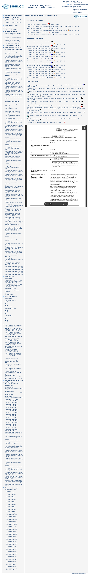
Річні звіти (8, 491)
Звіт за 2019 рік (11, 498)
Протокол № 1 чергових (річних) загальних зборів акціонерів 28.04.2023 (13, 35)
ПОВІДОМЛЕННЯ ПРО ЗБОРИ (13, 47)
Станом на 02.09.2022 (11, 528)
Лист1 (6, 318)
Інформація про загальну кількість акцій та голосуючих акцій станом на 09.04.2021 (14, 87)
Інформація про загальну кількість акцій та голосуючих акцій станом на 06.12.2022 (14, 70)
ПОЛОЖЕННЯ (8, 28)
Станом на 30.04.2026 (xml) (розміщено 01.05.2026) (40, 73)
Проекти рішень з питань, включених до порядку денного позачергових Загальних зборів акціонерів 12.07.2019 (14, 209)
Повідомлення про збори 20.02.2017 (14, 268)
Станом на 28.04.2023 (11, 519)
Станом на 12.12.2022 (11, 526)
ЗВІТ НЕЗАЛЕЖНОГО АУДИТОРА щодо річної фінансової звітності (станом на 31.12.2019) (13, 343)
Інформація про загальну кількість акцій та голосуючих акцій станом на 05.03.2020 (14, 175)
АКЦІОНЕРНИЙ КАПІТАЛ (11, 26)
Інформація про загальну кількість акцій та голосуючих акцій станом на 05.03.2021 (14, 92)
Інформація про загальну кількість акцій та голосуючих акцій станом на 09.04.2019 (14, 239)
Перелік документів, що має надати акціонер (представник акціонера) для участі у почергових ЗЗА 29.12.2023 (13, 147)
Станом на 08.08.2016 (11, 558)
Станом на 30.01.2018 (11, 549)
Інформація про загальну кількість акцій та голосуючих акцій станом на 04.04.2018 (14, 243)
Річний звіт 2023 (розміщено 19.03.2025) (37, 24)
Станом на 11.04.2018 (11, 546)
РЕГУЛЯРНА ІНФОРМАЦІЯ (11, 383)
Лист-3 (6, 313)
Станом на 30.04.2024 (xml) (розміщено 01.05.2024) (40, 52)
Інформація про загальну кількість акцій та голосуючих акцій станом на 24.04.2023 (14, 52)
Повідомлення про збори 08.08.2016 (14, 269)
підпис (52, 24)
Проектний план (9, 293)
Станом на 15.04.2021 (11, 529)
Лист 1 (6, 301)
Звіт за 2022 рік (11, 493)
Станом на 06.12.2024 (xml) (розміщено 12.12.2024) (40, 61)
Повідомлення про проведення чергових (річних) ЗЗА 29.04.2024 (13, 139)
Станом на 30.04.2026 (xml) (11, 426)
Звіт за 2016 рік (11, 503)
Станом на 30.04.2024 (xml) (11, 409)
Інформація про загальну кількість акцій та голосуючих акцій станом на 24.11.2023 (14, 104)
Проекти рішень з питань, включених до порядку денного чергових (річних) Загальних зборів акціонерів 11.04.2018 (14, 247)
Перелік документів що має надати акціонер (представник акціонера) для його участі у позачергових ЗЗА (13, 482)
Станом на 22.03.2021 (11, 533)
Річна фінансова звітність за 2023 (13, 378)
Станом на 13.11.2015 (11, 559)
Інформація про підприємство (13, 15)
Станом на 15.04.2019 (11, 543)
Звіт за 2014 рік (11, 506)
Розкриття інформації (11, 488)
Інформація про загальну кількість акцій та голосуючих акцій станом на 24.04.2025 (14, 456)
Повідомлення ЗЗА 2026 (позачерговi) (11, 109)
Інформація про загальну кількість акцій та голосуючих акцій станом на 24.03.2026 (14, 460)
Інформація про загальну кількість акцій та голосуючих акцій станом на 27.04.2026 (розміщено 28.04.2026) (54, 107)
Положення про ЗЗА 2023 (11, 29)
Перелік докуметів (9, 107)
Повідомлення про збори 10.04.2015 (14, 273)
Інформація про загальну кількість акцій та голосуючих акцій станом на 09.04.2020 (14, 171)
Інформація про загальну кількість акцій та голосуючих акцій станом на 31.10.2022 (14, 74)
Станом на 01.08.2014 (11, 564)
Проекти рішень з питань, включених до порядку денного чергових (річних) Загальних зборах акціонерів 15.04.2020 (14, 186)
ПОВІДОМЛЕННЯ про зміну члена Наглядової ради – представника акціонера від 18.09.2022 (13, 285)
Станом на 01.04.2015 (11, 563)
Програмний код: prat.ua (76, 573)
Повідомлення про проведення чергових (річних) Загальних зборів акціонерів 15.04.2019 (13, 219)
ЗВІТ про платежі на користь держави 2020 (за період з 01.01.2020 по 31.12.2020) (12, 360)
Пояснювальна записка (10, 288)
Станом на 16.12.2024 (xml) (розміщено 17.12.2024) (40, 65)
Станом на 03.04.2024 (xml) (11, 402)
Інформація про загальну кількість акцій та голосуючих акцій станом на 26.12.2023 (14, 143)
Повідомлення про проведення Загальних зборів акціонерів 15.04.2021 (12, 158)
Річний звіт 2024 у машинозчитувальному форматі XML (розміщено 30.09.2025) (47, 30)
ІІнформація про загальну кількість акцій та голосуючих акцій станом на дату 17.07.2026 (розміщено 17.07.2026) (55, 115)
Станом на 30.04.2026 (10, 424)
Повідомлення (8, 278)
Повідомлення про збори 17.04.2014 (14, 274)
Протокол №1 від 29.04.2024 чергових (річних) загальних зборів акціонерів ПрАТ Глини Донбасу (13, 42)
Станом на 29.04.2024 (10, 404)
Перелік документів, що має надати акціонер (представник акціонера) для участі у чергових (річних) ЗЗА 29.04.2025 (13, 121)
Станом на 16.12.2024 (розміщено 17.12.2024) (39, 63)
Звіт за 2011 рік (11, 511)
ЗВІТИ (6, 324)
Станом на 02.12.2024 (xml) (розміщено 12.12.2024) (40, 56)
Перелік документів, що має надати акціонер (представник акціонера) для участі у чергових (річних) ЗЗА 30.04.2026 (13, 468)
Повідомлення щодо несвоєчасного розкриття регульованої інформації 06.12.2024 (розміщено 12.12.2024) (54, 88)
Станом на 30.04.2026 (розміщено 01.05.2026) (39, 71)
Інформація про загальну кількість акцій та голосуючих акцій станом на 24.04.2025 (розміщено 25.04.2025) (54, 101)
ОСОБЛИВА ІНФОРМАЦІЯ (11, 399)
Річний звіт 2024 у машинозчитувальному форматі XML (14, 392)
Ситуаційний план (9, 294)
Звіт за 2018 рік (11, 499)
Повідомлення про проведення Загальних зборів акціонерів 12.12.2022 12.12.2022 (12, 83)
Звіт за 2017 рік (11, 501)
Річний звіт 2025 (9, 394)
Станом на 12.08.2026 (10, 427)
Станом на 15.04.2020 (11, 536)
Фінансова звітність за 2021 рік (12, 367)
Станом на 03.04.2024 (10, 400)
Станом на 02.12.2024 (10, 410)
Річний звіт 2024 (9, 390)
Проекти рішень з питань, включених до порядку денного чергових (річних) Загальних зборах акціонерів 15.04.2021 (14, 153)
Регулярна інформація (10, 489)
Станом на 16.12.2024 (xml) (11, 419)
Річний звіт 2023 (9, 385)
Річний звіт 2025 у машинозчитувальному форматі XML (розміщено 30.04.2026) (47, 34)
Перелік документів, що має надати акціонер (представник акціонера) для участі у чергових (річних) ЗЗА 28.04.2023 (13, 56)
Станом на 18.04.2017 (11, 551)
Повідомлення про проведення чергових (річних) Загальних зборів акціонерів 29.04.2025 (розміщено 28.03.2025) (55, 91)
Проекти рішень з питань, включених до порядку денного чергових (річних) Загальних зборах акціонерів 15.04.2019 (14, 223)
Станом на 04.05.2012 (11, 569)
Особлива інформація (10, 513)
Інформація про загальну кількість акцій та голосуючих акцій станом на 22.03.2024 (14, 130)
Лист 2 (6, 303)
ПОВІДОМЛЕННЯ (9, 276)
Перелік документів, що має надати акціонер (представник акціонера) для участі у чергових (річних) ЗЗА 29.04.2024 (13, 135)
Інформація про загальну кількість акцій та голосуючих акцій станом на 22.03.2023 (14, 61)
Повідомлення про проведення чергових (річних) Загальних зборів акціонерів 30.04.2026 (13, 113)
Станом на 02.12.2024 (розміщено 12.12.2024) (39, 54)
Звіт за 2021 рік (11, 494)
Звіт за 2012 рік (11, 509)
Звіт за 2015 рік (11, 504)
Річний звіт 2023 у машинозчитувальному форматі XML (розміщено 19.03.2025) (47, 26)
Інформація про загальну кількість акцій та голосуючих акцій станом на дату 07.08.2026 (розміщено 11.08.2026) (55, 112)
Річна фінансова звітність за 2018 (13, 336)
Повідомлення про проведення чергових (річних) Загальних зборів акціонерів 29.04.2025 (13, 117)
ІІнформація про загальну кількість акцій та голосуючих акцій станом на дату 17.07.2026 (14, 477)
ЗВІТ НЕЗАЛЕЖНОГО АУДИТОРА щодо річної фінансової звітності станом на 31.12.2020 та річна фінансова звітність (13, 355)
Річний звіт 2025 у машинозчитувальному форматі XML (14, 397)
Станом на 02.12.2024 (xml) (11, 412)
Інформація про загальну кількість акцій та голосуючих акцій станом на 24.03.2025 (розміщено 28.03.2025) (54, 98)
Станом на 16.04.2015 (11, 561)
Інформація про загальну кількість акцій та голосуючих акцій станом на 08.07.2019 (14, 196)
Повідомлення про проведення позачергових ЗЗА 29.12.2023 (12, 100)
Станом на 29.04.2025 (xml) (11, 422)
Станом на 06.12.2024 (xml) (11, 415)
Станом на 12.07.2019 (11, 541)
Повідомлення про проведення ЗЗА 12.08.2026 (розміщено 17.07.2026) (45, 122)
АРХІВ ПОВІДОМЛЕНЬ (11, 296)
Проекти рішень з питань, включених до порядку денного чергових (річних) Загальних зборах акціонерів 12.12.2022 (14, 166)
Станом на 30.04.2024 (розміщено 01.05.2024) (39, 50)
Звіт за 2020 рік (11, 496)
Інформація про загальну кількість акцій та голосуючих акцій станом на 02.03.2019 (14, 235)
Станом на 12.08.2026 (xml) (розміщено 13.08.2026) (40, 77)
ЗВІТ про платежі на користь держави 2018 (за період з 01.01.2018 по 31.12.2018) (12, 339)
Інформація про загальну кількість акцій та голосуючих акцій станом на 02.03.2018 (14, 259)
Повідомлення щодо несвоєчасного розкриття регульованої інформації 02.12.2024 (13, 434)
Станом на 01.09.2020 (11, 534)
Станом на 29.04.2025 (10, 420)
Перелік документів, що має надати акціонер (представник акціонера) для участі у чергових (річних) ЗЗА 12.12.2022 (13, 78)
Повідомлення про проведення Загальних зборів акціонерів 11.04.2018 (12, 263)
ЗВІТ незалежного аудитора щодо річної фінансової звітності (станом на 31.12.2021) (13, 364)
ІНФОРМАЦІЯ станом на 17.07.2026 (13, 49)
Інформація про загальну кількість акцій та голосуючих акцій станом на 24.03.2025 (14, 162)
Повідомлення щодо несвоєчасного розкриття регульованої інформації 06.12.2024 (13, 438)
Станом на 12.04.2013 (11, 568)
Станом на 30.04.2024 (10, 407)
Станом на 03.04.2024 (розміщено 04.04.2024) (39, 42)
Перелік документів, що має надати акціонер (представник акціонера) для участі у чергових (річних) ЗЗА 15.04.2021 (13, 96)
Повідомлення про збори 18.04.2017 (14, 266)
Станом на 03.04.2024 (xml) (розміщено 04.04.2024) (40, 44)
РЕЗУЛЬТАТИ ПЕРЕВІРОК (12, 45)
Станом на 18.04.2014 (11, 566)
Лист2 (6, 320)
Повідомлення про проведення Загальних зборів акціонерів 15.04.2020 (12, 191)
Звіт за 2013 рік (11, 508)
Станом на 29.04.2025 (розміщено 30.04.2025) (39, 67)
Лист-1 (6, 310)
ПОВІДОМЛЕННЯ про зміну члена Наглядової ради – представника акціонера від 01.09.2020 (13, 281)
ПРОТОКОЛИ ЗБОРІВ (11, 32)
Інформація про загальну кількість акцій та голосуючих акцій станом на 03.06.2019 (14, 200)
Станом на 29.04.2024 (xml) (11, 405)
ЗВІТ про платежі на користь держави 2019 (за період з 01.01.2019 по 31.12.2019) (12, 350)
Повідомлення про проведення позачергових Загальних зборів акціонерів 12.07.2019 (12, 215)
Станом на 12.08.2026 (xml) (11, 429)
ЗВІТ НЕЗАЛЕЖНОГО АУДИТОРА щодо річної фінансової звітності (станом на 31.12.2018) (13, 333)
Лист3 (6, 321)
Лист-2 (6, 311)
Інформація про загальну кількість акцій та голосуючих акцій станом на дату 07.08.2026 (14, 473)
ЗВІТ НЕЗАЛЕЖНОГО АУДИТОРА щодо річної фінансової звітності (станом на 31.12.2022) (13, 370)
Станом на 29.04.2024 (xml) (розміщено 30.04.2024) (40, 48)
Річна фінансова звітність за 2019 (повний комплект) (13, 347)
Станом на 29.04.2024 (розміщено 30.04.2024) (39, 46)
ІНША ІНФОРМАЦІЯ (9, 431)
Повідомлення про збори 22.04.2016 (14, 271)
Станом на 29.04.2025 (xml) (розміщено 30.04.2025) (40, 69)
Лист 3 (6, 305)
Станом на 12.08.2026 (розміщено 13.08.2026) (39, 75)
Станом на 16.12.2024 (10, 417)
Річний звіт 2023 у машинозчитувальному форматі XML (14, 388)
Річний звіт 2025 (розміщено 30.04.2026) (37, 32)
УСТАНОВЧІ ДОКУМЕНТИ (12, 18)
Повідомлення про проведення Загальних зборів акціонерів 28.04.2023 (12, 66)
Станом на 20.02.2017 (11, 556)
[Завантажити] (49, 24)
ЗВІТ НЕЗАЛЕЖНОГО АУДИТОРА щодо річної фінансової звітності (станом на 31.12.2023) (13, 374)
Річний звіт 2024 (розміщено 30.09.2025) (37, 28)
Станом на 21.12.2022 (11, 524)
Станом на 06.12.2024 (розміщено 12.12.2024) (39, 58)
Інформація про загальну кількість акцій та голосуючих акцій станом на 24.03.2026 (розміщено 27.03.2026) (54, 105)
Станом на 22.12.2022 (11, 523)
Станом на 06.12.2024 (10, 414)
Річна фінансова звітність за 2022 (13, 377)
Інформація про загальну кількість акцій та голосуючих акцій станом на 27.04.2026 (14, 464)
